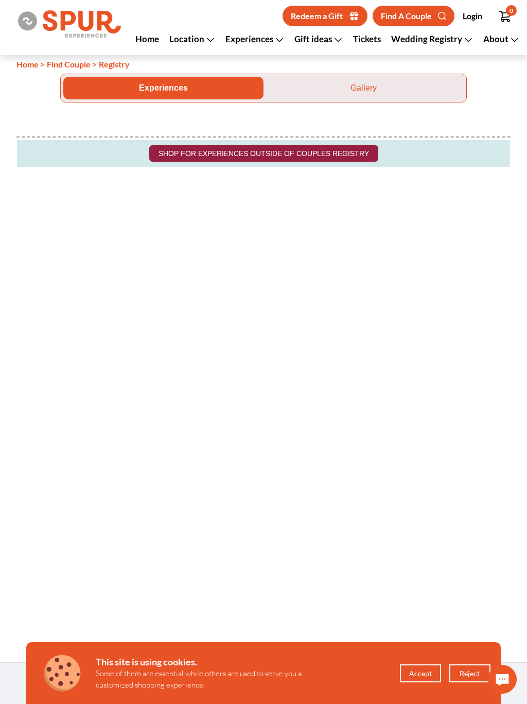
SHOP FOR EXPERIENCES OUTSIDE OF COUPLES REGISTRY (264, 153)
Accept (420, 673)
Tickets (367, 38)
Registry (114, 64)
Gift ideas (313, 38)
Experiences (250, 38)
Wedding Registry (427, 38)
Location (187, 38)
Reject (470, 673)
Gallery (363, 87)
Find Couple (69, 64)
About (496, 38)
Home (147, 38)
